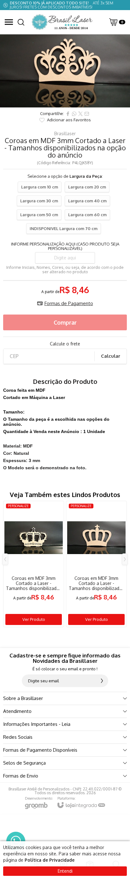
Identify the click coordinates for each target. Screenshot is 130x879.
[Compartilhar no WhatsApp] (74, 114)
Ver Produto (33, 619)
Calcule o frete (65, 344)
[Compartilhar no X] (80, 114)
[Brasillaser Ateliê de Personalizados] (63, 22)
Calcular (110, 356)
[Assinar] (102, 680)
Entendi (65, 871)
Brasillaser (65, 133)
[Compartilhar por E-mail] (87, 114)
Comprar (65, 322)
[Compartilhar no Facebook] (68, 114)
